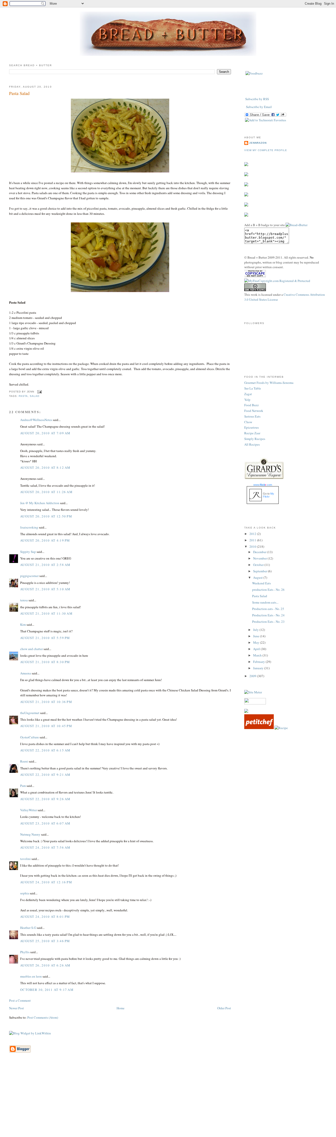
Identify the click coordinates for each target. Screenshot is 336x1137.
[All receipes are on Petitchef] (259, 728)
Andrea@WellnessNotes (36, 420)
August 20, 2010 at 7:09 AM (45, 433)
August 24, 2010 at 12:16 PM (46, 882)
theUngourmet (29, 713)
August (258, 577)
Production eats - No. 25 (268, 609)
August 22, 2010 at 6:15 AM (45, 750)
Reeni (24, 761)
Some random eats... (265, 602)
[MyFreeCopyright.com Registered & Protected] (277, 281)
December (260, 552)
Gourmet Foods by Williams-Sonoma (268, 382)
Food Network (253, 410)
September (260, 571)
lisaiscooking (29, 527)
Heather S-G (28, 927)
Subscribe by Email (259, 107)
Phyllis (25, 952)
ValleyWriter (28, 810)
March (257, 655)
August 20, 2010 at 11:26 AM (46, 492)
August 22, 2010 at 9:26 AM (45, 799)
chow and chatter (31, 649)
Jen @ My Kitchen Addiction (39, 503)
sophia (24, 893)
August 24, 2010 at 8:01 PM (45, 916)
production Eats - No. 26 (268, 589)
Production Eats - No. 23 (268, 621)
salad (34, 396)
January (258, 668)
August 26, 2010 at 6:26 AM (45, 965)
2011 (253, 540)
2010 (253, 546)
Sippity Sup (28, 551)
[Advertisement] (168, 1102)
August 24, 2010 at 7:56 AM (45, 847)
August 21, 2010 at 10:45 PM (46, 726)
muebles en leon (31, 976)
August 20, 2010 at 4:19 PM (45, 540)
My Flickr (268, 495)
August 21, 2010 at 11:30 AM (46, 613)
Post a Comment (20, 1000)
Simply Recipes (254, 438)
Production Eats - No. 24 (268, 615)
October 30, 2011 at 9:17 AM (47, 989)
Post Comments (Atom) (42, 1017)
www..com (262, 484)
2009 (253, 676)
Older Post (224, 1008)
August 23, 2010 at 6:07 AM (45, 823)
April (257, 649)
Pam (23, 785)
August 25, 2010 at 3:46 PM (45, 941)
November (260, 558)
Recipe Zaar (252, 433)
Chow (248, 422)
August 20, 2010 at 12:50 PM (46, 516)
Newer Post (16, 1008)
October (258, 564)
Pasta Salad (19, 93)
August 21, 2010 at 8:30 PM (45, 662)
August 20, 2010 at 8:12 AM (45, 467)
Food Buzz (251, 405)
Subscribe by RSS (257, 99)
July (256, 629)
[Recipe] (281, 728)
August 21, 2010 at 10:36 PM (46, 702)
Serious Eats (252, 416)
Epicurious (251, 427)
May (256, 642)
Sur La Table (252, 388)
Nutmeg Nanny (30, 834)
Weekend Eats (261, 583)
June (256, 636)
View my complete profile (265, 150)
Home (120, 1008)
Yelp (247, 399)
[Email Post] (39, 391)
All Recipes (252, 444)
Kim (23, 624)
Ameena (25, 673)
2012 (253, 533)
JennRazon (258, 142)
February (259, 661)
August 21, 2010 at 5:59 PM (45, 638)
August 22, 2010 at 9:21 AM (45, 774)
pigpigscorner (29, 576)
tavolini (25, 859)
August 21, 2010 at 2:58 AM (45, 564)
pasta (23, 396)
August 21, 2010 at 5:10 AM (45, 589)
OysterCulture (29, 737)
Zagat (248, 394)
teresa (24, 600)
